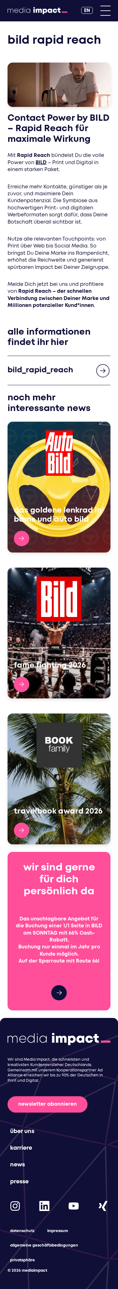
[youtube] (73, 1206)
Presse (19, 1181)
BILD (41, 162)
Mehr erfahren (21, 538)
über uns (22, 1131)
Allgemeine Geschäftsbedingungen (44, 1245)
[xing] (102, 1206)
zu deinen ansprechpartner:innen (59, 993)
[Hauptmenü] (105, 11)
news (17, 1164)
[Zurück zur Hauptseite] (37, 10)
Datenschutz (22, 1231)
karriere (21, 1148)
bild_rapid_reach (40, 370)
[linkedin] (44, 1206)
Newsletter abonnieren (47, 1104)
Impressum (57, 1231)
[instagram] (15, 1206)
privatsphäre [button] (22, 1260)
